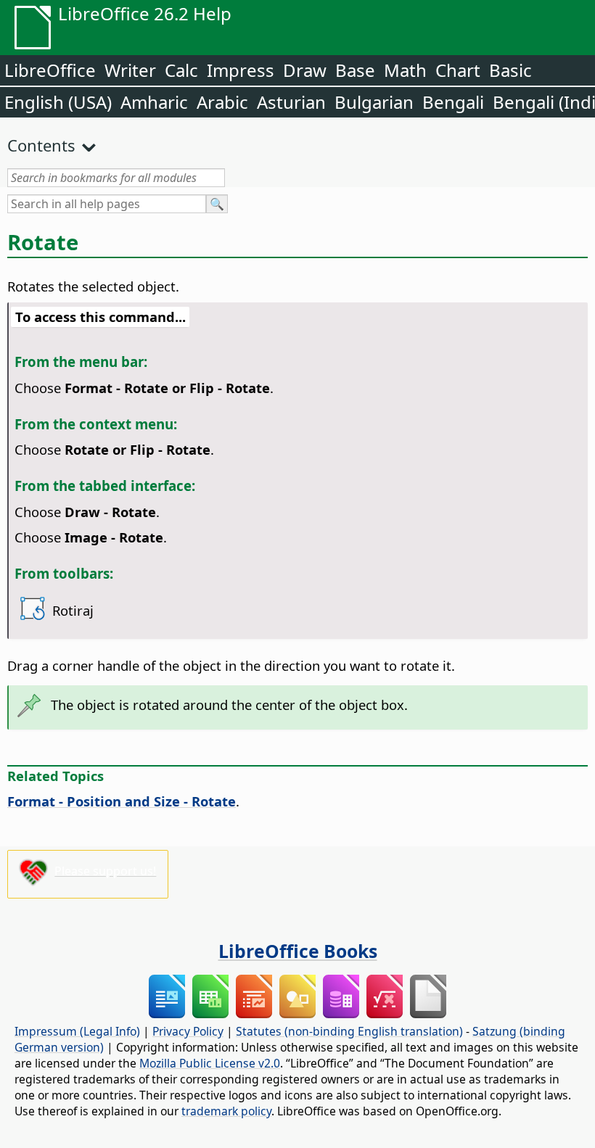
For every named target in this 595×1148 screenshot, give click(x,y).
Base (355, 70)
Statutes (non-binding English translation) (349, 1031)
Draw (305, 70)
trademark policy (226, 1111)
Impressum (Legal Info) (77, 1031)
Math (405, 70)
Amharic (154, 102)
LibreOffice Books (297, 950)
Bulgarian (374, 102)
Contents (41, 145)
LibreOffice (50, 70)
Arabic (222, 102)
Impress (240, 70)
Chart (457, 70)
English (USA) (58, 102)
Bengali (453, 102)
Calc (181, 70)
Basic (510, 70)
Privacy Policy (187, 1031)
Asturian (291, 102)
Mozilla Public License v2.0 (209, 1063)
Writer (130, 70)
